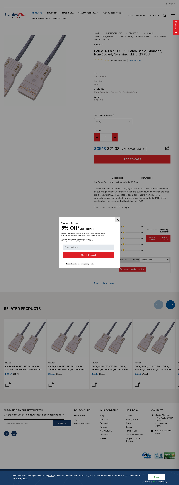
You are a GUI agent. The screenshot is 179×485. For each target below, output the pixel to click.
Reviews (176, 25)
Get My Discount (88, 255)
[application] (89, 478)
